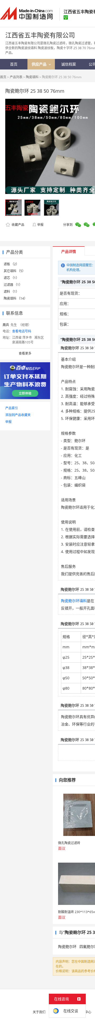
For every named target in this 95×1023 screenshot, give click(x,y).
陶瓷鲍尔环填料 (74, 600)
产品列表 (16, 77)
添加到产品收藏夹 (18, 415)
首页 (3, 77)
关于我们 (39, 1012)
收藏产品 (17, 224)
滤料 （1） (11, 291)
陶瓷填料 (32, 77)
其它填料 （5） (14, 271)
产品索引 (11, 408)
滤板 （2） (11, 264)
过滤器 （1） (13, 284)
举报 (40, 224)
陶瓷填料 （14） (15, 298)
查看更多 (25, 353)
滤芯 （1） (11, 278)
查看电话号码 (21, 331)
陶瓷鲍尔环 (67, 946)
